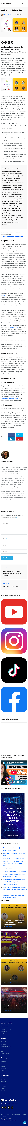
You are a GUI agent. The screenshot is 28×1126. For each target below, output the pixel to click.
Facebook (3, 1064)
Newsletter (4, 1031)
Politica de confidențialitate (19, 1114)
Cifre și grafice (5, 1053)
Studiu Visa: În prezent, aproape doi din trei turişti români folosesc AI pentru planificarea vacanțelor (15, 890)
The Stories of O (13, 327)
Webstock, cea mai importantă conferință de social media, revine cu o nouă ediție (14, 1005)
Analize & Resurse (5, 1046)
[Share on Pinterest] (12, 42)
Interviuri (3, 1049)
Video (2, 1051)
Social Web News (5, 1042)
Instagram (3, 1061)
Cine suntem (4, 1027)
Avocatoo (4, 295)
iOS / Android (4, 1071)
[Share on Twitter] (5, 42)
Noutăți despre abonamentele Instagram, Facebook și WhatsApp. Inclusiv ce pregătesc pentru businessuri (14, 882)
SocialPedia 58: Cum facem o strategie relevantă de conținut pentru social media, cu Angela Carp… (14, 922)
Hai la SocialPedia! (8, 980)
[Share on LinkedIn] (9, 42)
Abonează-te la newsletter (9, 719)
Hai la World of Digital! (9, 952)
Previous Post (10, 568)
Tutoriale (3, 1044)
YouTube (3, 1068)
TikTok (3, 1066)
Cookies (4, 1116)
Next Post (6, 583)
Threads (3, 1090)
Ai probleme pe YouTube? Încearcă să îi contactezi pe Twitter (12, 573)
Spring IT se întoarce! (10, 586)
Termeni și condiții (5, 1114)
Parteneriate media (6, 1029)
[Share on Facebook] (2, 42)
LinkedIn (3, 1088)
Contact (3, 1033)
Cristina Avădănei (7, 461)
